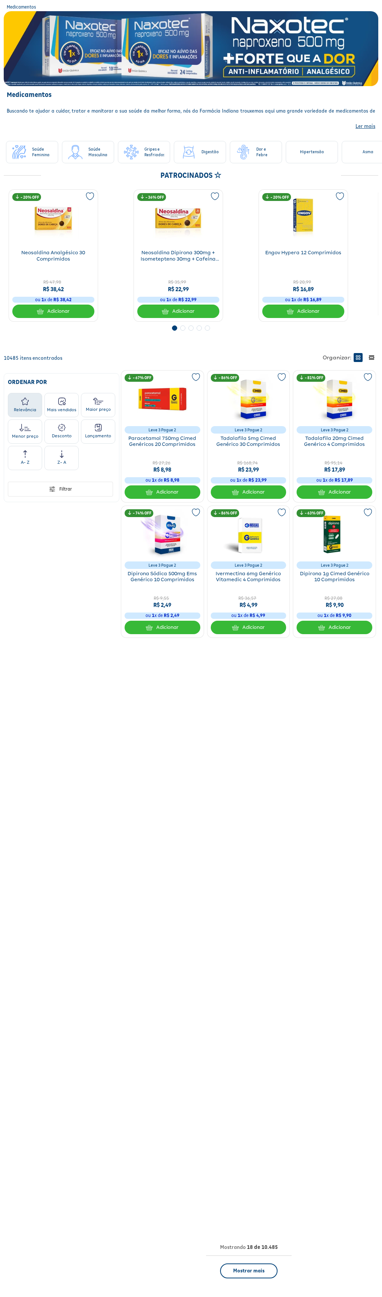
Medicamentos (21, 7)
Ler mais (365, 126)
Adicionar (58, 311)
